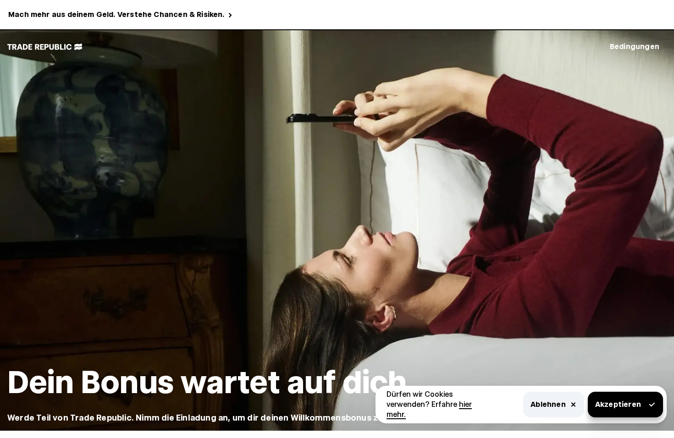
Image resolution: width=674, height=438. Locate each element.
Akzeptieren (618, 404)
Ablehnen (548, 404)
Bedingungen (634, 46)
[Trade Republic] (44, 47)
